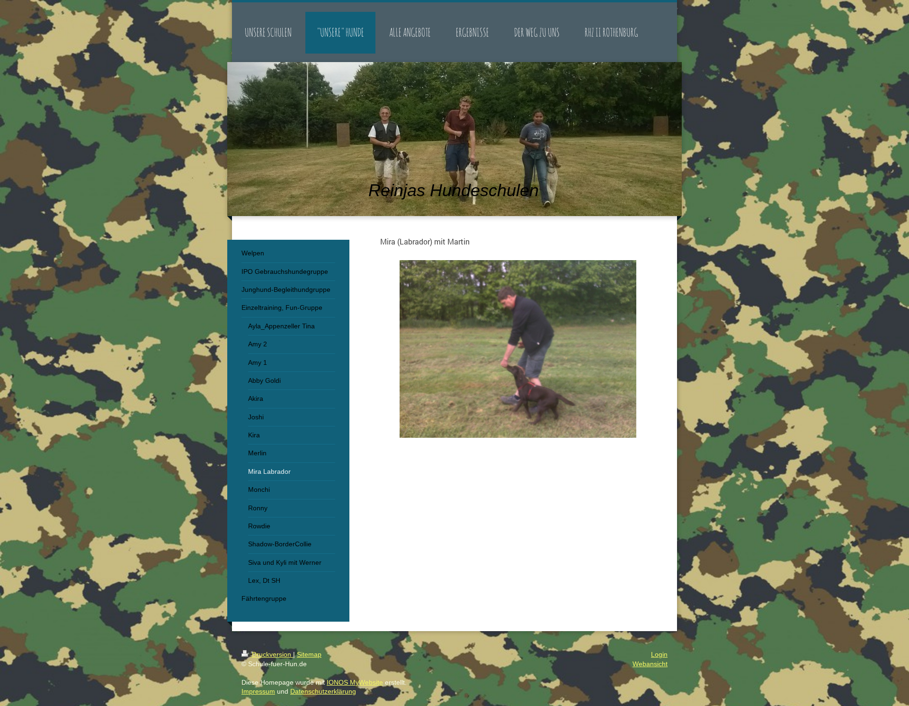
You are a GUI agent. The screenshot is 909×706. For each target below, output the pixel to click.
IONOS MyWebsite (355, 682)
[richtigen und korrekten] (518, 349)
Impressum (258, 691)
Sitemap (309, 654)
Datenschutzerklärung (323, 691)
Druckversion (271, 654)
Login (659, 654)
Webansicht (650, 664)
